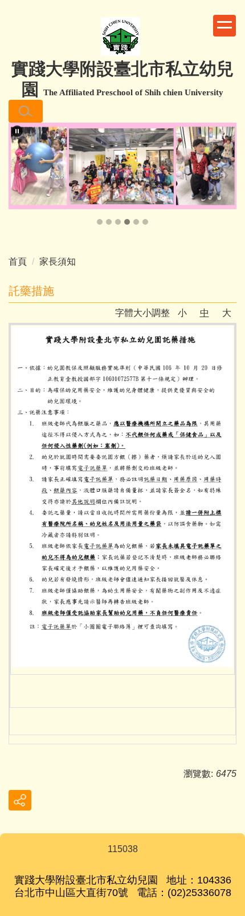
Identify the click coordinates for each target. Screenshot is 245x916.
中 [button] (204, 313)
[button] (26, 111)
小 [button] (182, 313)
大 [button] (226, 313)
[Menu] (224, 26)
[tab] (99, 222)
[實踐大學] (120, 38)
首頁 (18, 261)
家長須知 (57, 261)
